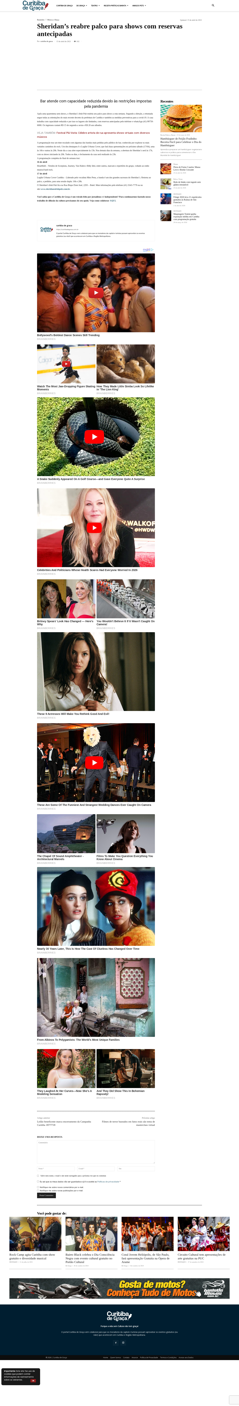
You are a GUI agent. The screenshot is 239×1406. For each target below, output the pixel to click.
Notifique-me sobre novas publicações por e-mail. (61, 1190)
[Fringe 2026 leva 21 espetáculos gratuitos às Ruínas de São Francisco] (165, 198)
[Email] (193, 42)
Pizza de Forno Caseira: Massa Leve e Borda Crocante (186, 168)
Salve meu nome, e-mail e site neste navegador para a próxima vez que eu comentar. (73, 1176)
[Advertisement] (119, 66)
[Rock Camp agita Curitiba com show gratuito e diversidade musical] (35, 1234)
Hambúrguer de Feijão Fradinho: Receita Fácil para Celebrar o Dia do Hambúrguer (180, 142)
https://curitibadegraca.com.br (67, 229)
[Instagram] (123, 1343)
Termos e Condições (168, 1357)
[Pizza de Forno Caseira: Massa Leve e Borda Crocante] (165, 168)
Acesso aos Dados (186, 1357)
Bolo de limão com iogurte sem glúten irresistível (187, 183)
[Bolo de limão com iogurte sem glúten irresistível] (165, 183)
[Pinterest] (173, 42)
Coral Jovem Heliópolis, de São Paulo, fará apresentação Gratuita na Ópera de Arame (146, 1258)
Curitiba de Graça (64, 5)
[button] (213, 5)
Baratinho (41, 20)
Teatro (94, 5)
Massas (175, 164)
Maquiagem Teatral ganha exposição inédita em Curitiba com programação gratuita (186, 216)
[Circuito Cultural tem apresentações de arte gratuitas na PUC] (204, 1234)
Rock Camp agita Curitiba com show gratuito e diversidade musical (32, 1256)
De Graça (80, 5)
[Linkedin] (186, 42)
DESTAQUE (177, 194)
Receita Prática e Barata (115, 5)
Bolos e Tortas (177, 179)
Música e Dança (53, 20)
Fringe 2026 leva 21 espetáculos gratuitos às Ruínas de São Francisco (187, 200)
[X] (167, 42)
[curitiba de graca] (46, 230)
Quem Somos (115, 1357)
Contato (126, 1357)
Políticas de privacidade (108, 1181)
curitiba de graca (46, 41)
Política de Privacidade (149, 1357)
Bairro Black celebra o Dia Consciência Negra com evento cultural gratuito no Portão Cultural (90, 1258)
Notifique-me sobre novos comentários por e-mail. (62, 1187)
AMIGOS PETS (138, 5)
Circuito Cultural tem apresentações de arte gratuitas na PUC (202, 1256)
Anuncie (135, 1357)
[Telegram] (199, 42)
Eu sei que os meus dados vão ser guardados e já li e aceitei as (80, 1181)
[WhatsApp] (180, 42)
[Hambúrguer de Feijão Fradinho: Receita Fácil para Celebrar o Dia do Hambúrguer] (181, 118)
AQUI (112, 200)
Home (105, 1357)
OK (33, 1381)
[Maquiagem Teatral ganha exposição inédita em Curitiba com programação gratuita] (165, 215)
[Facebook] (161, 42)
